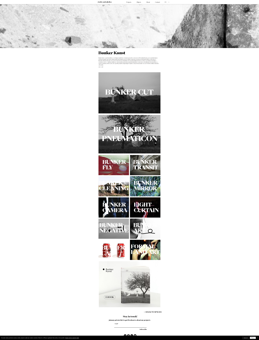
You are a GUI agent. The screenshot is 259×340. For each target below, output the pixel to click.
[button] (190, 329)
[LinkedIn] (131, 335)
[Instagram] (125, 335)
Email (116, 323)
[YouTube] (135, 335)
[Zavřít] (257, 338)
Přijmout (253, 338)
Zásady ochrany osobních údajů (72, 338)
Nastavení (246, 338)
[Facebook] (128, 335)
